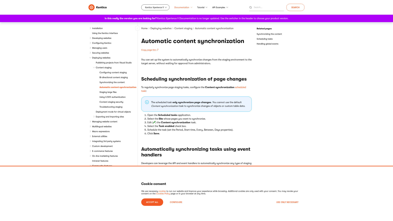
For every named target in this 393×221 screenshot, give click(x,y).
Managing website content (104, 121)
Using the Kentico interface (105, 33)
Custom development (102, 146)
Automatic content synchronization (117, 87)
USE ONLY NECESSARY (287, 202)
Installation (97, 28)
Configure (176, 202)
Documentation (181, 7)
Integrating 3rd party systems (106, 141)
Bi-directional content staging (113, 77)
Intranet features (100, 161)
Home (144, 28)
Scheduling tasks (265, 39)
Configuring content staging (113, 72)
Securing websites (100, 53)
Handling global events (267, 44)
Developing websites (101, 38)
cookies (162, 191)
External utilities (99, 136)
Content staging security (111, 102)
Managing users (99, 48)
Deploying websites (101, 57)
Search (295, 7)
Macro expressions (101, 131)
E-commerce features (102, 151)
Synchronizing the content (112, 82)
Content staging (103, 67)
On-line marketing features (105, 156)
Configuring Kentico (101, 43)
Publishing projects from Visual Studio (114, 62)
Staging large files (108, 92)
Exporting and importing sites (110, 116)
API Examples (218, 7)
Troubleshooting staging (110, 107)
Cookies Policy (163, 193)
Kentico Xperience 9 (154, 7)
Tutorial (200, 7)
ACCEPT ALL (152, 202)
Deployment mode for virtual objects (113, 111)
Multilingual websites (102, 126)
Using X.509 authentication (112, 97)
